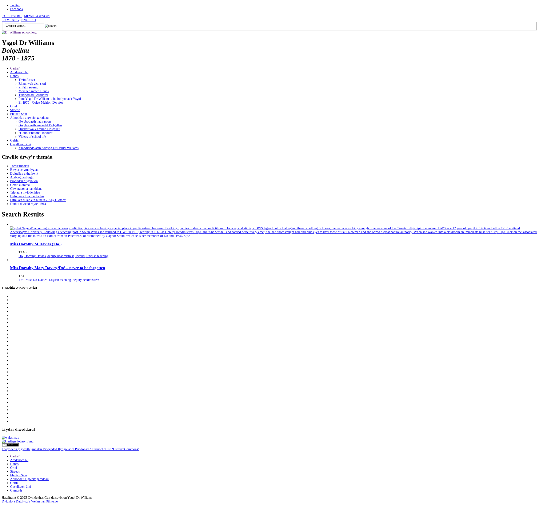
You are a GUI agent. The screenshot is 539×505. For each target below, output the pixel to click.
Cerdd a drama (20, 185)
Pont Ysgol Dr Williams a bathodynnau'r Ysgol (50, 98)
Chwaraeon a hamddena (26, 188)
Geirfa (14, 140)
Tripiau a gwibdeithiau (25, 192)
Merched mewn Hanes (34, 91)
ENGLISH (28, 20)
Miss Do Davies (36, 280)
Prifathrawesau (28, 87)
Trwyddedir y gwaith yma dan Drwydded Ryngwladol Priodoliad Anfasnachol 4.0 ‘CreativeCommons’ (70, 449)
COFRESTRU (12, 16)
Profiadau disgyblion (24, 181)
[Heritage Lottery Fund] (17, 441)
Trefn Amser (27, 79)
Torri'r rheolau (19, 166)
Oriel (13, 106)
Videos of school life (32, 136)
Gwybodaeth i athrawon (35, 121)
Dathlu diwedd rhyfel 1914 (28, 204)
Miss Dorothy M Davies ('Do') (35, 244)
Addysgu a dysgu (21, 177)
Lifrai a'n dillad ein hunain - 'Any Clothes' (38, 200)
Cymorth (16, 490)
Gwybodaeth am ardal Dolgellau (40, 125)
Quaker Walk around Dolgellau (39, 129)
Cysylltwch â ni (20, 144)
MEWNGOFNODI (37, 16)
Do (21, 256)
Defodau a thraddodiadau (27, 196)
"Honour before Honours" (36, 133)
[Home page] (19, 32)
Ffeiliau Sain (18, 114)
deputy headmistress (60, 256)
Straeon (15, 110)
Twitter (15, 5)
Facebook (16, 9)
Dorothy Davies (35, 256)
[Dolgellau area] (10, 437)
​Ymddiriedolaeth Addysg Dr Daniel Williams (49, 148)
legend (80, 256)
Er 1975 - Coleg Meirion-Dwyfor (41, 102)
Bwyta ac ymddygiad (24, 169)
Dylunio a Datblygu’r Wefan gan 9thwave (30, 501)
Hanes (14, 76)
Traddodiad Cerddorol (33, 95)
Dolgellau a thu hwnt (24, 173)
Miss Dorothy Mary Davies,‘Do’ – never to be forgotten (57, 268)
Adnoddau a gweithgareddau (29, 117)
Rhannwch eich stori (32, 83)
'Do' (21, 280)
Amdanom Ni (19, 72)
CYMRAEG (10, 20)
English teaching (96, 256)
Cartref (14, 68)
